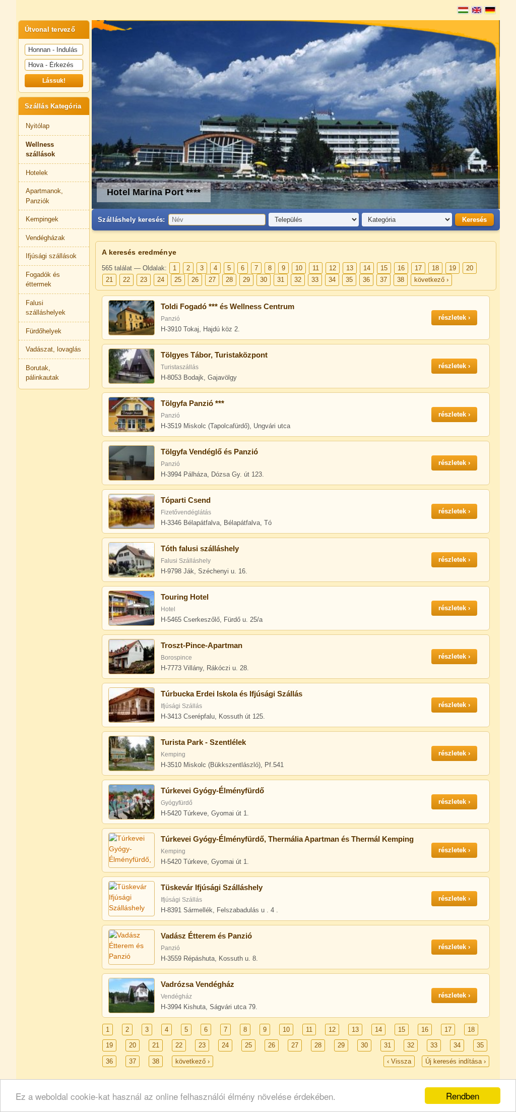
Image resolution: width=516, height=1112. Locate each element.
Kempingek (42, 219)
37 (383, 279)
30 (263, 279)
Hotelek (37, 173)
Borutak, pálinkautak (42, 373)
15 (384, 268)
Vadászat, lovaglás (53, 349)
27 (212, 279)
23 (143, 279)
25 (177, 279)
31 (280, 279)
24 (160, 279)
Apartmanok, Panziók (44, 196)
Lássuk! (54, 80)
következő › (431, 279)
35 (349, 279)
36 (366, 279)
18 (435, 268)
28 (229, 279)
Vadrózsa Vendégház (197, 984)
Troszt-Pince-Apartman (201, 645)
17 (418, 268)
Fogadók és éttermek (43, 279)
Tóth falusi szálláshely (200, 548)
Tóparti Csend (186, 500)
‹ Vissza (399, 1061)
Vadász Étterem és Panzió (206, 935)
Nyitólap (37, 126)
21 (109, 279)
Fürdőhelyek (43, 331)
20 (469, 268)
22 (126, 279)
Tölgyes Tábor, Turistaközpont (214, 354)
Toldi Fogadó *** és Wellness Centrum (227, 306)
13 (349, 268)
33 (314, 279)
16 (401, 268)
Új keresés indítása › (455, 1061)
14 (366, 268)
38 (400, 279)
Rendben (462, 1095)
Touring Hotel (185, 597)
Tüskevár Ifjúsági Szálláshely (212, 887)
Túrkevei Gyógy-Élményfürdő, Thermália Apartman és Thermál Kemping (287, 839)
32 (297, 279)
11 (315, 268)
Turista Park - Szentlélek (203, 742)
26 (195, 279)
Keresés (474, 219)
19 (452, 268)
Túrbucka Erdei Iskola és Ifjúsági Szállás (231, 693)
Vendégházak (45, 238)
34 (332, 279)
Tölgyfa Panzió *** (192, 403)
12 (332, 268)
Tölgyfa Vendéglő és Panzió (209, 451)
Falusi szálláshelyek (46, 308)
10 (298, 268)
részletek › (454, 317)
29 (246, 279)
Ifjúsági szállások (51, 256)
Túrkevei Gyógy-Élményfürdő (212, 790)
